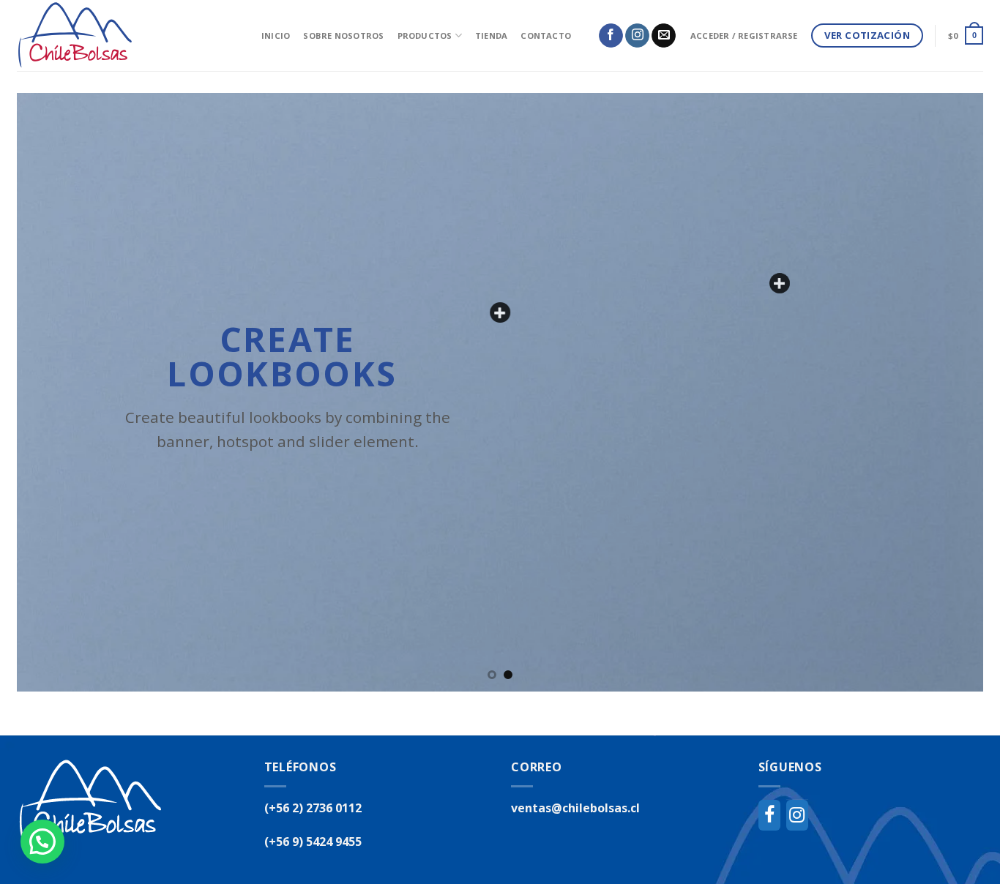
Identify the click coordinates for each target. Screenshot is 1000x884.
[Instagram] (797, 815)
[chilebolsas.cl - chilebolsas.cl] (128, 35)
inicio (275, 35)
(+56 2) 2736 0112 (313, 808)
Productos (425, 35)
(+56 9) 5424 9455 (313, 842)
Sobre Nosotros (343, 35)
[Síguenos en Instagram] (637, 35)
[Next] (945, 392)
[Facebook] (769, 815)
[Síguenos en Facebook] (611, 35)
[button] (42, 842)
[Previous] (55, 392)
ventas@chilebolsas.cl (575, 808)
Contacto (545, 35)
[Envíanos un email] (664, 35)
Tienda (491, 35)
